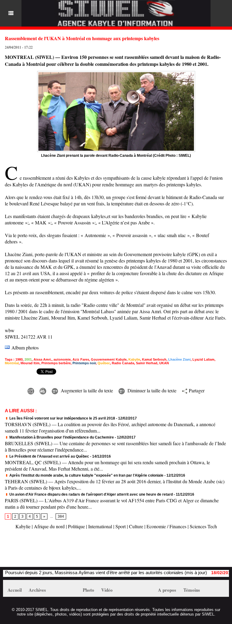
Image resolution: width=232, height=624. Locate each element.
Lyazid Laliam (203, 359)
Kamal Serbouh (154, 359)
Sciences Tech (203, 526)
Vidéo (107, 590)
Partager (196, 390)
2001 (28, 359)
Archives (37, 590)
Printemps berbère (56, 363)
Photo (88, 590)
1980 (19, 359)
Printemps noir (84, 363)
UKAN (164, 363)
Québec (104, 363)
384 (61, 516)
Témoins (191, 590)
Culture (136, 526)
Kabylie (134, 359)
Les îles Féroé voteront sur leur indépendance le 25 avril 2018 (61, 418)
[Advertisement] (73, 551)
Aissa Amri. (43, 359)
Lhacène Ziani (179, 359)
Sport (120, 526)
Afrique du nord (49, 526)
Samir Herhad (146, 363)
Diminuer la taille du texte (151, 390)
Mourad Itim (30, 363)
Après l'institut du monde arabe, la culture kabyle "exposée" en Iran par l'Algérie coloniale (85, 475)
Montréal (12, 363)
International (100, 526)
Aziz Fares (80, 359)
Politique (76, 526)
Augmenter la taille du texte (86, 390)
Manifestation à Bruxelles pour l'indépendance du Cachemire (61, 437)
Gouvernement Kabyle (109, 359)
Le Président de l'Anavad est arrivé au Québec (48, 456)
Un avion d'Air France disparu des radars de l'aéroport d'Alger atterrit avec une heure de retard (90, 494)
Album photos (25, 347)
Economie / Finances (166, 526)
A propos (167, 590)
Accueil (15, 590)
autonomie (62, 359)
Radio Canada (123, 363)
